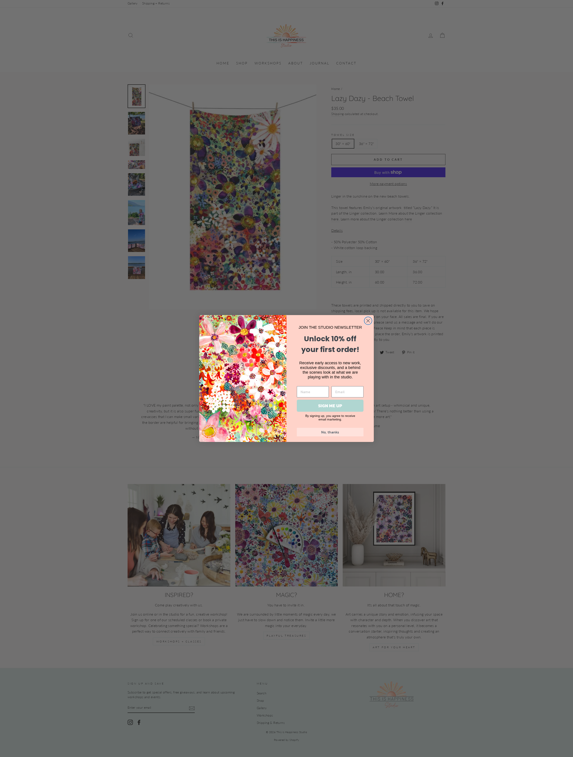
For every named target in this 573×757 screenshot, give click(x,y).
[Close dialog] (368, 321)
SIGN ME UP (330, 405)
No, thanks (330, 432)
